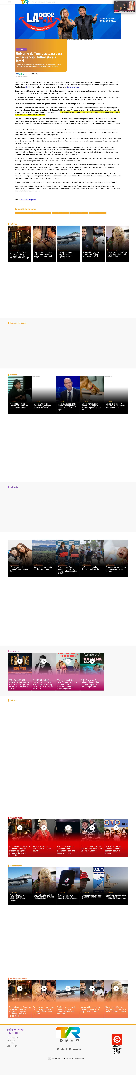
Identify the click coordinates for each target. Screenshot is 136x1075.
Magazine (38, 401)
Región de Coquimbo (38, 564)
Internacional (14, 892)
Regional (62, 564)
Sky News (29, 87)
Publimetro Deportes (28, 200)
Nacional (14, 401)
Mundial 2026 (60, 212)
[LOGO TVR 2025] (24, 2)
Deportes (21, 49)
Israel (97, 212)
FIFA (42, 212)
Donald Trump (79, 212)
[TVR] (9, 2)
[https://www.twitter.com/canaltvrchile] (66, 1041)
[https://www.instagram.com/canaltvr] (72, 1041)
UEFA (24, 212)
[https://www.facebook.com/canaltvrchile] (61, 1040)
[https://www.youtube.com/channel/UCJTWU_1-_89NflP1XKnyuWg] (77, 1041)
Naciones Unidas (73, 87)
